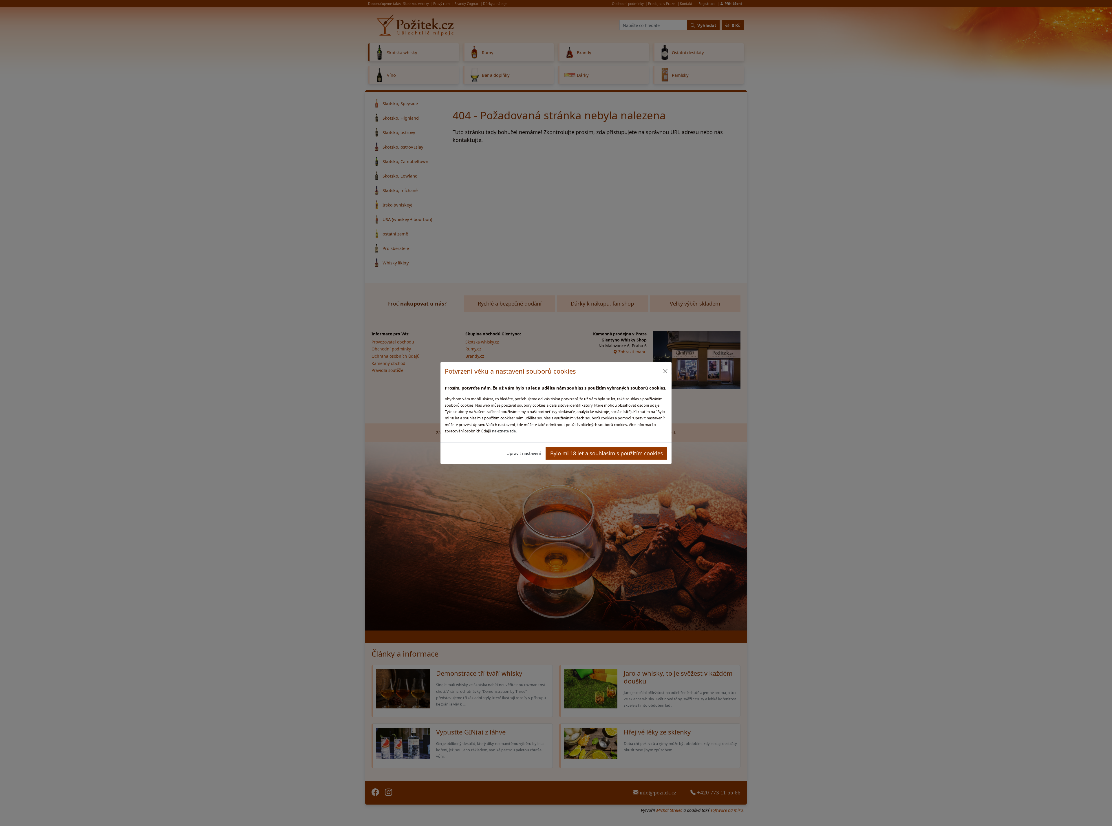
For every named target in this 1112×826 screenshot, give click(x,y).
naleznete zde (504, 431)
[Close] (665, 371)
